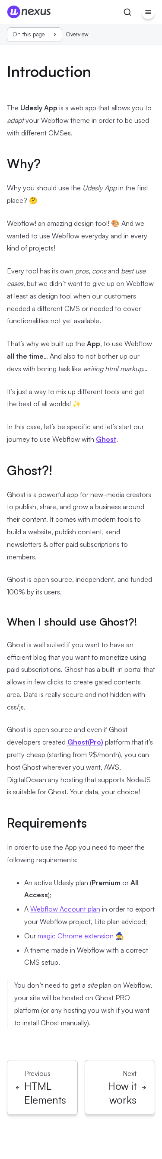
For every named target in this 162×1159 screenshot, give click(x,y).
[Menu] (148, 12)
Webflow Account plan (65, 909)
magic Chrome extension (76, 935)
